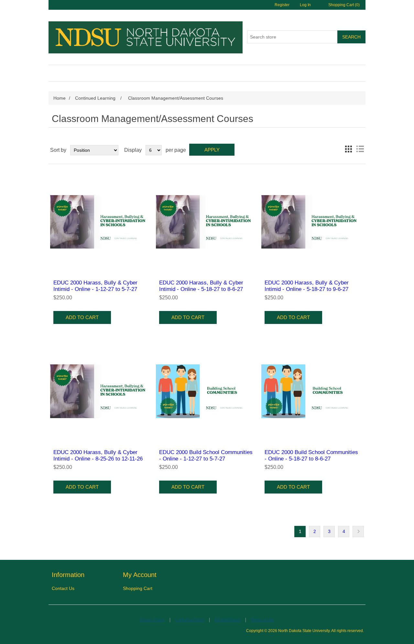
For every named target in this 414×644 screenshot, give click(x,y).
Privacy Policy (152, 620)
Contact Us (63, 588)
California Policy (189, 620)
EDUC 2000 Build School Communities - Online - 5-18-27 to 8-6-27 (311, 455)
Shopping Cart (137, 588)
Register (282, 5)
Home (59, 98)
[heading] (87, 575)
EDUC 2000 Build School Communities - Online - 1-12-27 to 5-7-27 (206, 455)
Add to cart (82, 317)
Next (358, 531)
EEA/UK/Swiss (227, 620)
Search (351, 36)
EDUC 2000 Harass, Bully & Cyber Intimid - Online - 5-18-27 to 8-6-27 (201, 286)
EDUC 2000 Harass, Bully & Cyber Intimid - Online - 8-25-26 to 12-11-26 (98, 455)
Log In (305, 5)
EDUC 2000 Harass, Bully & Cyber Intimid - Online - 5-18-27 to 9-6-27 (307, 286)
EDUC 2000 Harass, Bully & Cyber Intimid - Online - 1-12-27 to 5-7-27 (95, 286)
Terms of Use (262, 620)
